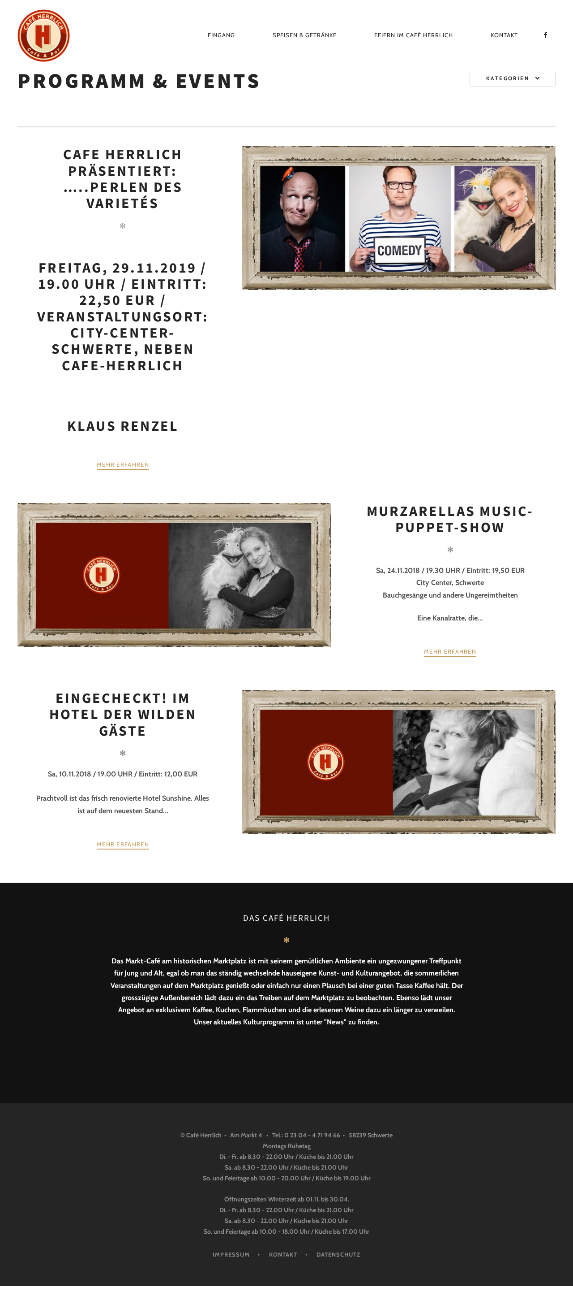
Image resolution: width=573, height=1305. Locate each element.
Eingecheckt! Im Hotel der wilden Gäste (123, 714)
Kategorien (507, 78)
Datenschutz (338, 1254)
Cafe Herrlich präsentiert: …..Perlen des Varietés (123, 178)
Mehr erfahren (123, 464)
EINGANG (221, 35)
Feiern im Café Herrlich (413, 35)
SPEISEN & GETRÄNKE (305, 35)
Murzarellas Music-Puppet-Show (450, 519)
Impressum (231, 1254)
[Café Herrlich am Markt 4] (51, 35)
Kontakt (504, 35)
